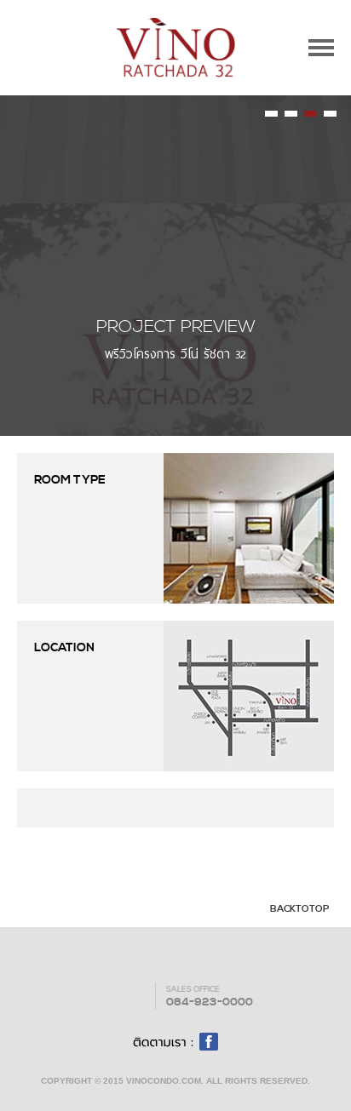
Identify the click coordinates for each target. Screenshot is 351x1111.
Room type (70, 480)
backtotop (298, 909)
